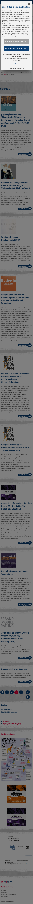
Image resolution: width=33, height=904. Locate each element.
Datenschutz (12, 68)
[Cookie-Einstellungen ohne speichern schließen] (29, 4)
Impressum (20, 68)
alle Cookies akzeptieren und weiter (16, 48)
